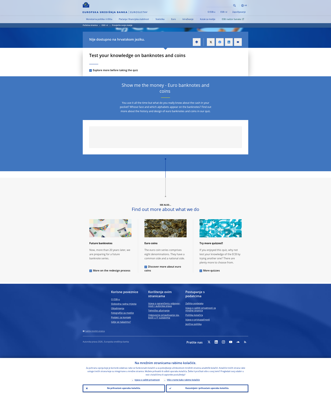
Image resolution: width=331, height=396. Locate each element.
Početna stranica (90, 25)
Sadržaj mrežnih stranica (95, 331)
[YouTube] (231, 342)
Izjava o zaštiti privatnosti (147, 380)
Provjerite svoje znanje (122, 25)
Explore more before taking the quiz (115, 70)
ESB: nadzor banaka (231, 19)
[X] (209, 342)
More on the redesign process (111, 271)
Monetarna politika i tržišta (99, 19)
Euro (173, 19)
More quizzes (211, 271)
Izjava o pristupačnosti (197, 320)
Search (234, 5)
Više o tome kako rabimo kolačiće (183, 380)
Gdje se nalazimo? (121, 322)
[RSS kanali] (245, 342)
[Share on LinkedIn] (229, 42)
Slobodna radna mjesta (123, 304)
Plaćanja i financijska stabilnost (134, 19)
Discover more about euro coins (162, 269)
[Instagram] (223, 342)
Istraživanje (187, 19)
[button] (239, 5)
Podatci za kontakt (121, 317)
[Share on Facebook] (220, 42)
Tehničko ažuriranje (159, 311)
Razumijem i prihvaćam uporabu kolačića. (207, 388)
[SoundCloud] (238, 342)
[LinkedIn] (216, 342)
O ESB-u (211, 12)
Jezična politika (193, 324)
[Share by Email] (238, 42)
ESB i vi (223, 12)
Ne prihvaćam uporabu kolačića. (124, 388)
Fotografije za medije (122, 313)
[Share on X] (211, 42)
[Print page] (197, 42)
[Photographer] (184, 235)
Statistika (160, 19)
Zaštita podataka (194, 303)
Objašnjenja (117, 308)
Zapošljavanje (239, 12)
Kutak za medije (207, 19)
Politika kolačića (194, 315)
